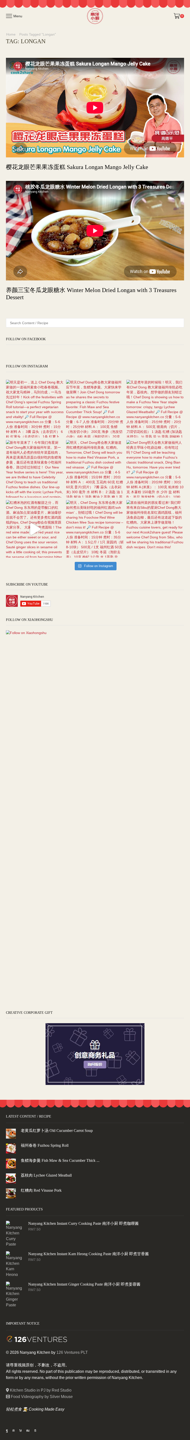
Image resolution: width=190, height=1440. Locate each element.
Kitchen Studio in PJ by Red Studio (40, 1390)
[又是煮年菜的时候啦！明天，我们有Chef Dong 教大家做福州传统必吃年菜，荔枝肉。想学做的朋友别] (155, 408)
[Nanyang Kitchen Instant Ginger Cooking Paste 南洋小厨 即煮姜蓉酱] (14, 1294)
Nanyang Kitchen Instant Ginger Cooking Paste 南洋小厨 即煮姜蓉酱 (84, 1284)
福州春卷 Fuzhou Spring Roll (45, 1145)
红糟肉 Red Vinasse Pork (41, 1190)
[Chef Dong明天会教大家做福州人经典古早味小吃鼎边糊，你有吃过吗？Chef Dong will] (155, 469)
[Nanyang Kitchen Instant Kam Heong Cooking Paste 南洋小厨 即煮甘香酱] (14, 1263)
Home (11, 34)
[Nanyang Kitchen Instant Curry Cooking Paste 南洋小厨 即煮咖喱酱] (14, 1233)
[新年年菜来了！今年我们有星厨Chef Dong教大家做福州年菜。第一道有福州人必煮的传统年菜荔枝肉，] (35, 469)
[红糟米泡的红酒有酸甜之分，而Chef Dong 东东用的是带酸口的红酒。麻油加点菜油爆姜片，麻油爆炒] (35, 529)
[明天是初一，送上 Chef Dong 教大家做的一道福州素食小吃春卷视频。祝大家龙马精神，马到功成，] (35, 408)
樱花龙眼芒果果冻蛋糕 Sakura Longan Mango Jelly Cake (77, 167)
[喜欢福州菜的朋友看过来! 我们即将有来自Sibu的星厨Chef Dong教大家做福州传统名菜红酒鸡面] (155, 529)
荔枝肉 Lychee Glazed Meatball (46, 1175)
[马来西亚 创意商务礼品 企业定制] (95, 1054)
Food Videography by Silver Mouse (41, 1397)
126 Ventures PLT (72, 1352)
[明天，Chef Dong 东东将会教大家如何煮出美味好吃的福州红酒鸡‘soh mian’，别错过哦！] (95, 529)
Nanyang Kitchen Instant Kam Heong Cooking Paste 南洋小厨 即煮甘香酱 (88, 1254)
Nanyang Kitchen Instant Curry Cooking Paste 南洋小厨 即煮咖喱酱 (83, 1223)
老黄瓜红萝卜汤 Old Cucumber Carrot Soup (57, 1130)
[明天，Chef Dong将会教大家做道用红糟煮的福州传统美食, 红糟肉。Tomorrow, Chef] (95, 469)
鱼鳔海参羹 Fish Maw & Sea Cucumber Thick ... (60, 1160)
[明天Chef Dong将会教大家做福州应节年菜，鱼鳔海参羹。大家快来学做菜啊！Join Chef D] (95, 408)
